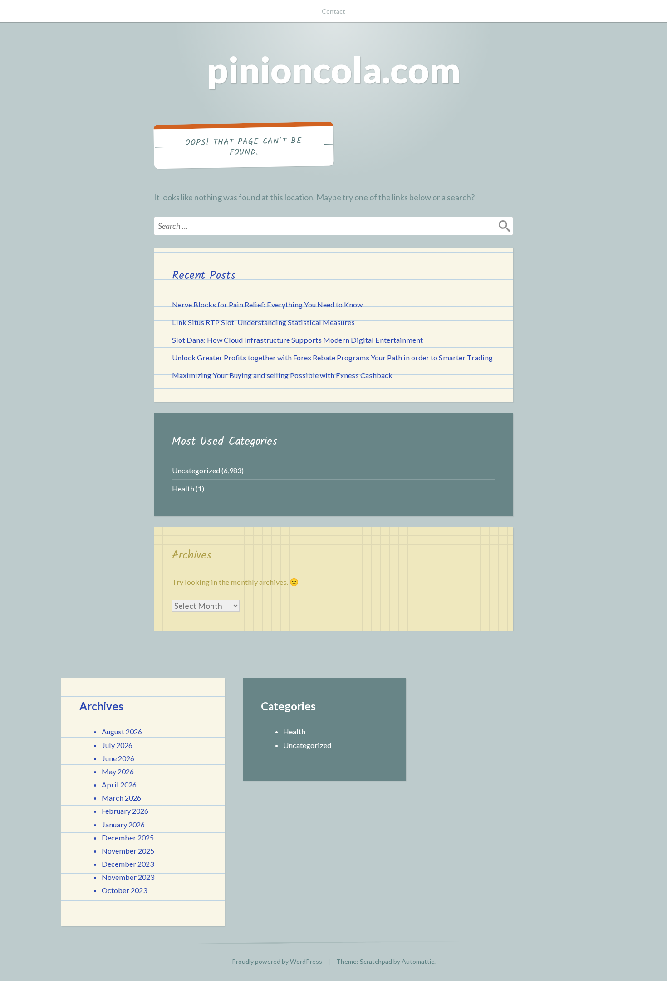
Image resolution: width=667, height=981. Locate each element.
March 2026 (121, 797)
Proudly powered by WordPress (277, 961)
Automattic (418, 961)
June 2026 (118, 758)
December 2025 (128, 837)
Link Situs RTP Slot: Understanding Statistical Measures (263, 322)
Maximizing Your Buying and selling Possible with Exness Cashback (282, 375)
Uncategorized (196, 470)
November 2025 (128, 850)
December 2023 (128, 864)
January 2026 (123, 824)
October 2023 (124, 890)
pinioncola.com (334, 69)
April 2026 (119, 784)
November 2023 (128, 877)
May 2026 (118, 771)
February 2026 (125, 810)
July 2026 (117, 745)
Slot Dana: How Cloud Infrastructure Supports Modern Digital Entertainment (297, 339)
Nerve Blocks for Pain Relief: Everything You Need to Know (267, 304)
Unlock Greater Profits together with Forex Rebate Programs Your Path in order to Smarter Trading (332, 357)
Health (183, 488)
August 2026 (122, 731)
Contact (333, 11)
